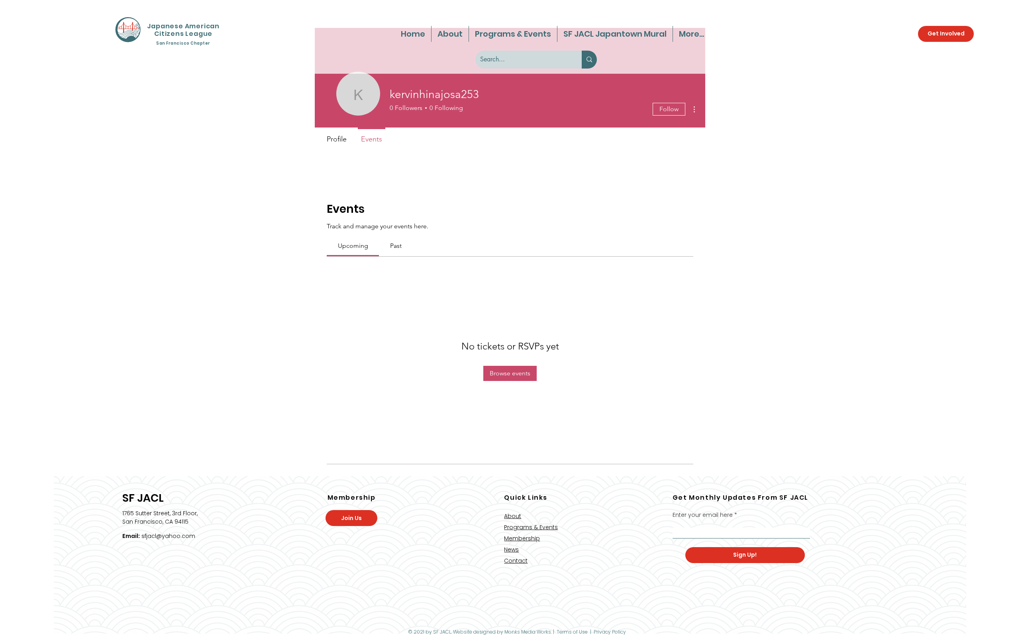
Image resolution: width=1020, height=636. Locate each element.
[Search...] (589, 60)
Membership (522, 538)
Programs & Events (531, 527)
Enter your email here (703, 515)
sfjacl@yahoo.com (168, 536)
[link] (353, 245)
